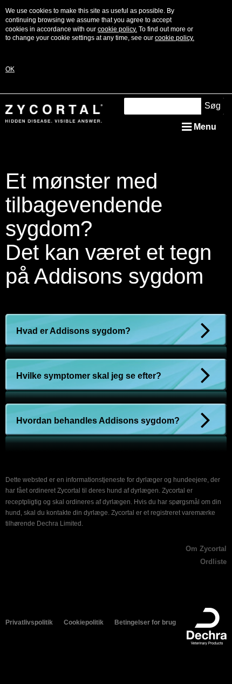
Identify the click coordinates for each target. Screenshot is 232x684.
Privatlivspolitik (29, 622)
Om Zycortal (206, 549)
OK (10, 69)
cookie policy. (117, 29)
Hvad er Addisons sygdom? (73, 331)
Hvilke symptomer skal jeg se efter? (88, 375)
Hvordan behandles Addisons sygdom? (98, 420)
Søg (212, 105)
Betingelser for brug (145, 622)
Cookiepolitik (84, 622)
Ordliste (213, 562)
